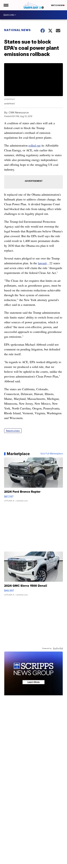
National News (17, 30)
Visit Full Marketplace (51, 454)
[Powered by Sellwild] (58, 648)
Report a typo (13, 430)
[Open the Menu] (6, 5)
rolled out (35, 145)
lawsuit (42, 263)
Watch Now (57, 5)
